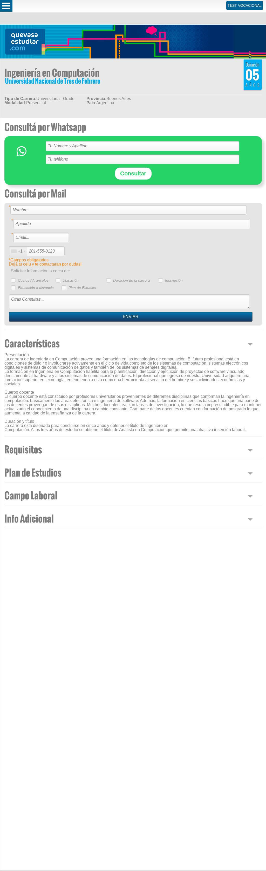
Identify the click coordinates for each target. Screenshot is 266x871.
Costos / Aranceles (33, 280)
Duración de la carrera (131, 280)
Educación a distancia (36, 288)
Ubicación (71, 280)
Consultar (133, 173)
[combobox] (18, 251)
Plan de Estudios (82, 288)
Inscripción (174, 280)
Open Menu (6, 6)
